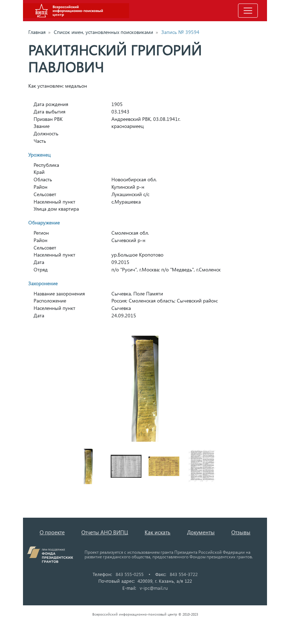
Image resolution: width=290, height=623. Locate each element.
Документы (201, 532)
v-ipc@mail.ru (154, 588)
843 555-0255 (130, 574)
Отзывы (240, 532)
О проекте (52, 532)
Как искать (157, 532)
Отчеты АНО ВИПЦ (104, 532)
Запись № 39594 (180, 32)
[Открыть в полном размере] (145, 389)
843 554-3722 (184, 574)
